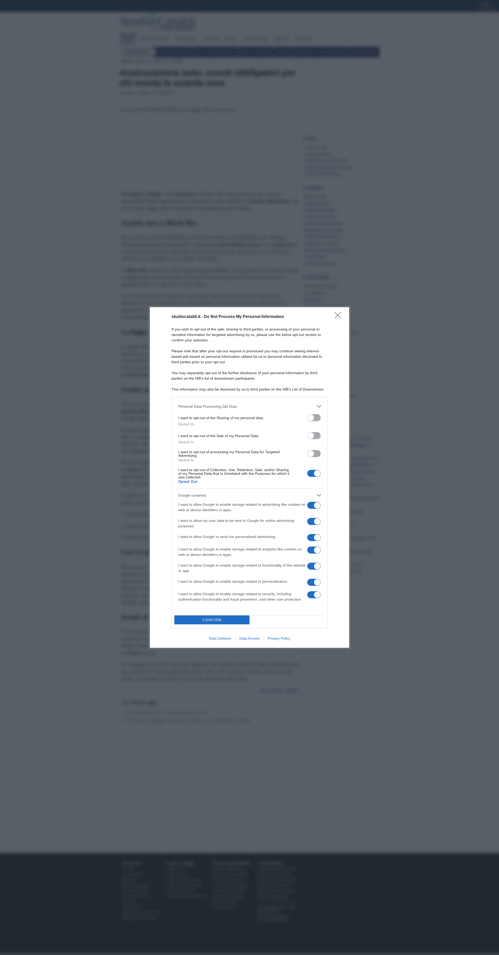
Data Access (249, 638)
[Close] (339, 317)
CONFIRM (212, 620)
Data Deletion (220, 638)
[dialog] (249, 477)
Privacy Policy (279, 638)
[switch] (314, 417)
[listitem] (249, 406)
